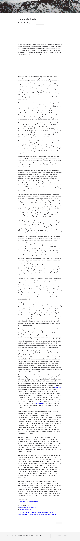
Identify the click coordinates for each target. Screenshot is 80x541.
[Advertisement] (40, 33)
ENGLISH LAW (39, 403)
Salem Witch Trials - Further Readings (27, 507)
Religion (36, 501)
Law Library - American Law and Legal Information (33, 512)
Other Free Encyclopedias (25, 509)
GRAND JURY (57, 387)
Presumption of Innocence (25, 501)
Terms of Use (10, 537)
